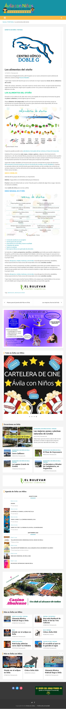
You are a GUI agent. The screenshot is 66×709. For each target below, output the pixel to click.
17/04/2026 (15, 468)
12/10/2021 (7, 73)
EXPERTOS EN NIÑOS (10, 29)
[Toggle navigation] (5, 18)
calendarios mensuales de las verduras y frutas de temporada (41, 151)
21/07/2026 (46, 648)
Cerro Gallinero (18, 453)
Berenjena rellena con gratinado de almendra (19, 249)
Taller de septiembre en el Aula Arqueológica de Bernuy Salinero (32, 547)
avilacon (52, 634)
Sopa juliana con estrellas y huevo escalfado (19, 243)
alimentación (11, 292)
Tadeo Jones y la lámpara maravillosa (23, 519)
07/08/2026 (15, 636)
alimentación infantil (20, 292)
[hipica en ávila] (33, 32)
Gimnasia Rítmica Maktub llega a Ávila (20, 619)
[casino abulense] (33, 574)
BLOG (13, 630)
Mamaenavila (14, 73)
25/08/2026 (15, 623)
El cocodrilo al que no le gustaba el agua (51, 645)
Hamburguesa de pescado (14, 241)
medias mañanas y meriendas (25, 260)
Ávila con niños (30, 705)
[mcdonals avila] (49, 687)
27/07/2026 (15, 648)
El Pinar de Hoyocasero (52, 452)
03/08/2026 (46, 634)
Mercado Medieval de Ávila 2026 (21, 556)
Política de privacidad (43, 705)
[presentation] (60, 653)
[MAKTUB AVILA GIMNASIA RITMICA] (33, 311)
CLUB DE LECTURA (47, 641)
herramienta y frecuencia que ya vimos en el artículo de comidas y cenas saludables (29, 164)
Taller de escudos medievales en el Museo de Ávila (27, 540)
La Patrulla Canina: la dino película (22, 511)
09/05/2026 (46, 454)
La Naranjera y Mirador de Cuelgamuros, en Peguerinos (52, 466)
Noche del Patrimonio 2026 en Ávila (22, 563)
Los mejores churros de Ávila (50, 302)
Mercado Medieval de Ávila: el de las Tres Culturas (52, 620)
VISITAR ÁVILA (51, 616)
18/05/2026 (15, 456)
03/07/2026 (36, 436)
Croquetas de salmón (12, 245)
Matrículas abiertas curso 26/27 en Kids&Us (21, 645)
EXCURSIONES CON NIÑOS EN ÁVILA (42, 428)
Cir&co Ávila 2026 (50, 632)
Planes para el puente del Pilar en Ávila (18, 302)
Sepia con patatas (11, 247)
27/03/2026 (46, 470)
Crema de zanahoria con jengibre (16, 240)
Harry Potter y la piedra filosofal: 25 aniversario (27, 527)
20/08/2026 (46, 625)
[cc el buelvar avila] (33, 284)
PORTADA (20, 29)
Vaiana (13, 503)
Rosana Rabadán (24, 77)
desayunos (13, 260)
